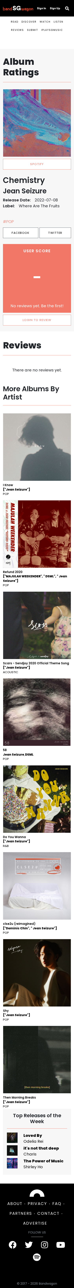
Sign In (41, 8)
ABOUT (14, 1203)
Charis (30, 1154)
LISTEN (58, 21)
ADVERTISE (35, 1223)
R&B (6, 846)
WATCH (45, 21)
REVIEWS (17, 30)
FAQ (56, 1203)
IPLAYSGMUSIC (52, 30)
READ (14, 21)
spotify (37, 164)
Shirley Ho (33, 1167)
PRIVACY (37, 1203)
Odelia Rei (33, 1141)
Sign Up (55, 8)
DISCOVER (29, 21)
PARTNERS (20, 1213)
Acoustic (10, 672)
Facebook (20, 233)
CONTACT (48, 1213)
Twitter (55, 233)
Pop (6, 494)
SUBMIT (32, 30)
